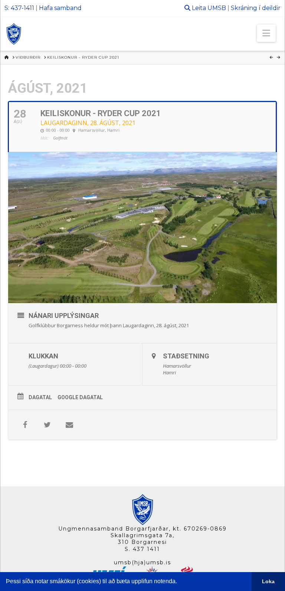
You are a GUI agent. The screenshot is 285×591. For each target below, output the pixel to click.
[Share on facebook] (25, 425)
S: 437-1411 (19, 8)
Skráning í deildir (256, 8)
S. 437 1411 (142, 549)
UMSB (216, 8)
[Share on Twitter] (47, 425)
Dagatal (40, 397)
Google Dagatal (80, 397)
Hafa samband (60, 8)
